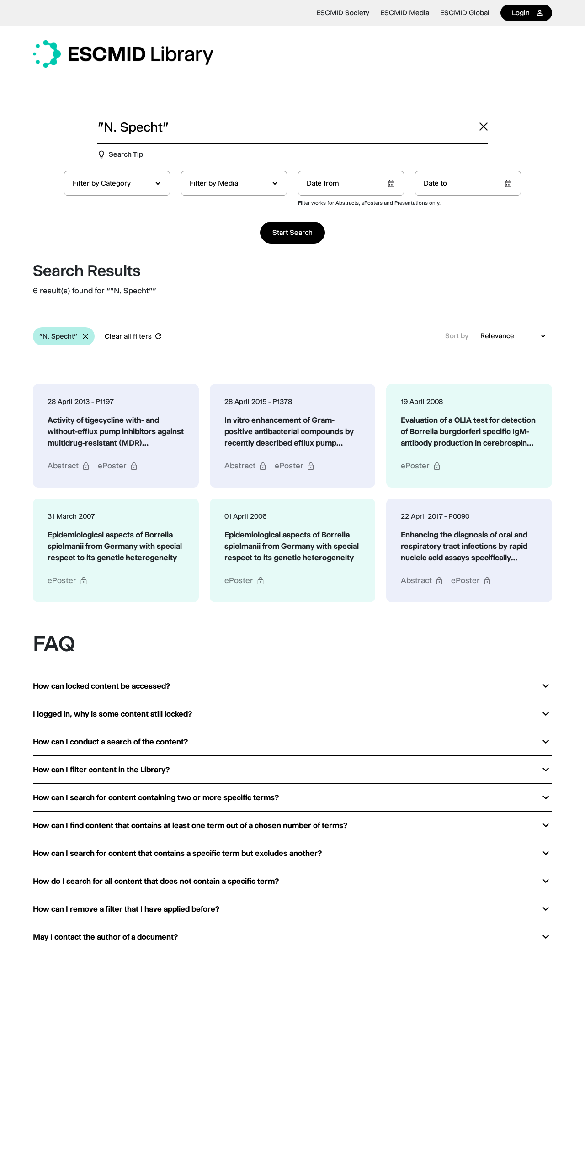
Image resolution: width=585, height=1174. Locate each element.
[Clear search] (483, 126)
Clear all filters (128, 336)
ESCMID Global (464, 13)
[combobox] (117, 183)
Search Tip (126, 154)
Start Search (292, 232)
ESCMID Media (404, 13)
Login (521, 12)
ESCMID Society (342, 13)
